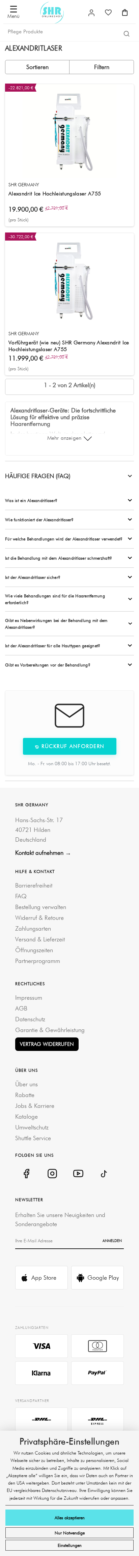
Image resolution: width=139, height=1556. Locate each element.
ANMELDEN (112, 1240)
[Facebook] (26, 1173)
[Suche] (126, 33)
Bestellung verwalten (40, 906)
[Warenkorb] (124, 12)
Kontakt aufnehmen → (43, 852)
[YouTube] (78, 1173)
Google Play (103, 1277)
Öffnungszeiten (34, 950)
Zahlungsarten (33, 928)
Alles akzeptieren (70, 1517)
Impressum (28, 997)
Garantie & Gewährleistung (50, 1029)
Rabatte (24, 1094)
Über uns (26, 1084)
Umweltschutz (32, 1127)
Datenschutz (30, 1019)
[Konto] (91, 12)
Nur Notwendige (70, 1532)
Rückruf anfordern (72, 746)
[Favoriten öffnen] (108, 12)
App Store (43, 1277)
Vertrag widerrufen (47, 1044)
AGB (21, 1008)
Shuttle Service (33, 1138)
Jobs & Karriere (34, 1105)
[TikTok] (104, 1173)
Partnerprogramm (37, 960)
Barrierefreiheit (33, 885)
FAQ (21, 896)
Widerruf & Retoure (39, 917)
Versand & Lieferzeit (40, 939)
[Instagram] (52, 1173)
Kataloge (26, 1116)
